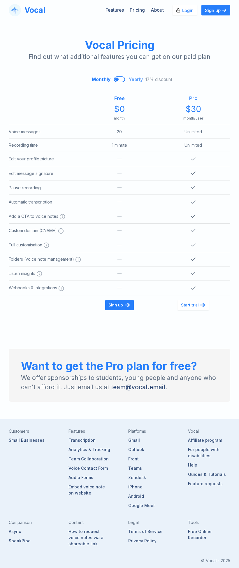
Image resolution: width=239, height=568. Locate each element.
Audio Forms (80, 477)
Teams (135, 468)
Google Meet (141, 505)
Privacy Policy (142, 540)
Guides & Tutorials (207, 474)
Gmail (134, 440)
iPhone (135, 486)
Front (133, 458)
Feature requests (205, 483)
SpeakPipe (20, 540)
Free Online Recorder (200, 534)
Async (15, 531)
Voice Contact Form (88, 468)
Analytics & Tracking (89, 449)
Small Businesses (27, 440)
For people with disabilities (203, 452)
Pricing (137, 10)
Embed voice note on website (86, 489)
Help (192, 464)
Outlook (136, 449)
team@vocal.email (138, 387)
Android (136, 496)
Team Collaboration (88, 458)
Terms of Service (145, 531)
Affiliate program (205, 440)
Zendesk (137, 477)
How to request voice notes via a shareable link (85, 537)
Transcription (82, 440)
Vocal (34, 10)
